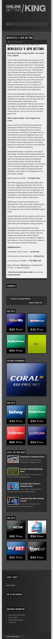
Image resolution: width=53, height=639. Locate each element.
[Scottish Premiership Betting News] (13, 471)
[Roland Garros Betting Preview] (13, 459)
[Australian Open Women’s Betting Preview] (13, 486)
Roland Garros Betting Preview (32, 456)
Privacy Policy (13, 617)
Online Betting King (12, 636)
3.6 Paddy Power (33, 178)
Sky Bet (24, 265)
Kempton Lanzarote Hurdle (20, 299)
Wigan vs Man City (35, 303)
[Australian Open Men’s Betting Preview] (13, 500)
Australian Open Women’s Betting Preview (30, 484)
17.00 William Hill (34, 260)
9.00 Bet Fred (38, 256)
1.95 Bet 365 (34, 251)
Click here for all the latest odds (20, 272)
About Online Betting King (16, 615)
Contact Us (12, 622)
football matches (13, 275)
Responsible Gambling (15, 620)
